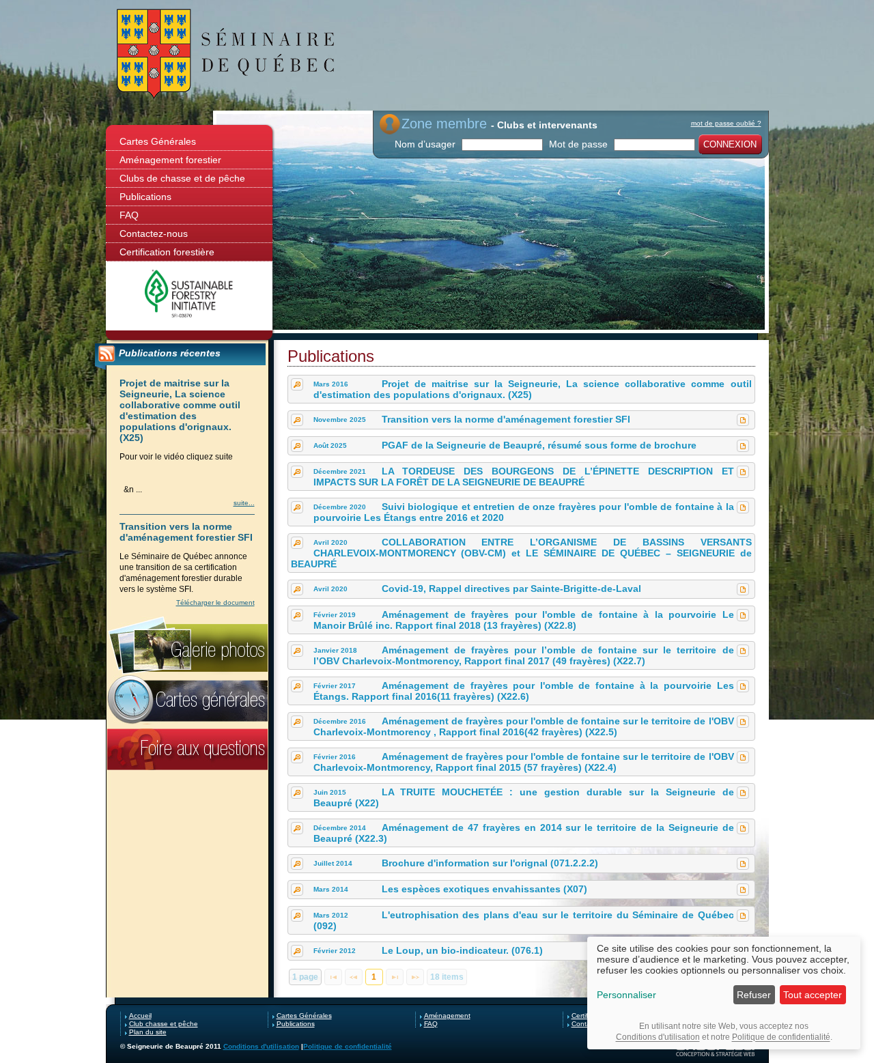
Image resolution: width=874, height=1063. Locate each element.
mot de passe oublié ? (726, 123)
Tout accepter (812, 994)
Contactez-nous (153, 233)
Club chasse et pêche (163, 1023)
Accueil (140, 1015)
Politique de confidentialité (347, 1046)
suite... (244, 503)
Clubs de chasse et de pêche (182, 178)
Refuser (754, 994)
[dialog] (723, 993)
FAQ (129, 215)
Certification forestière (166, 251)
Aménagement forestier (170, 159)
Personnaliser (626, 994)
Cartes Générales (157, 141)
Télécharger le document (215, 602)
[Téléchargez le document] (743, 420)
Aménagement (447, 1015)
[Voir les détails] (297, 384)
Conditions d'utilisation (261, 1046)
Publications (145, 196)
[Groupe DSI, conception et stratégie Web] (715, 1049)
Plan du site (148, 1032)
